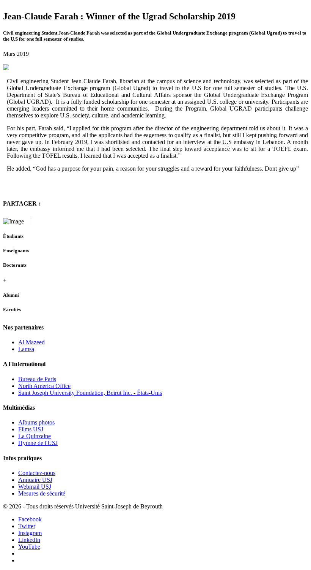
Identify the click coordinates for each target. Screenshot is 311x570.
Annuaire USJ (35, 480)
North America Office (44, 386)
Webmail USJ (34, 486)
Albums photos (36, 422)
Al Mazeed (31, 342)
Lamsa (26, 349)
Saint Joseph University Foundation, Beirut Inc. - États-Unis (90, 393)
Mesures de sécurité (41, 493)
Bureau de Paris (37, 379)
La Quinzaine (34, 436)
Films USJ (30, 429)
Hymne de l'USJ (38, 443)
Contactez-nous (36, 473)
